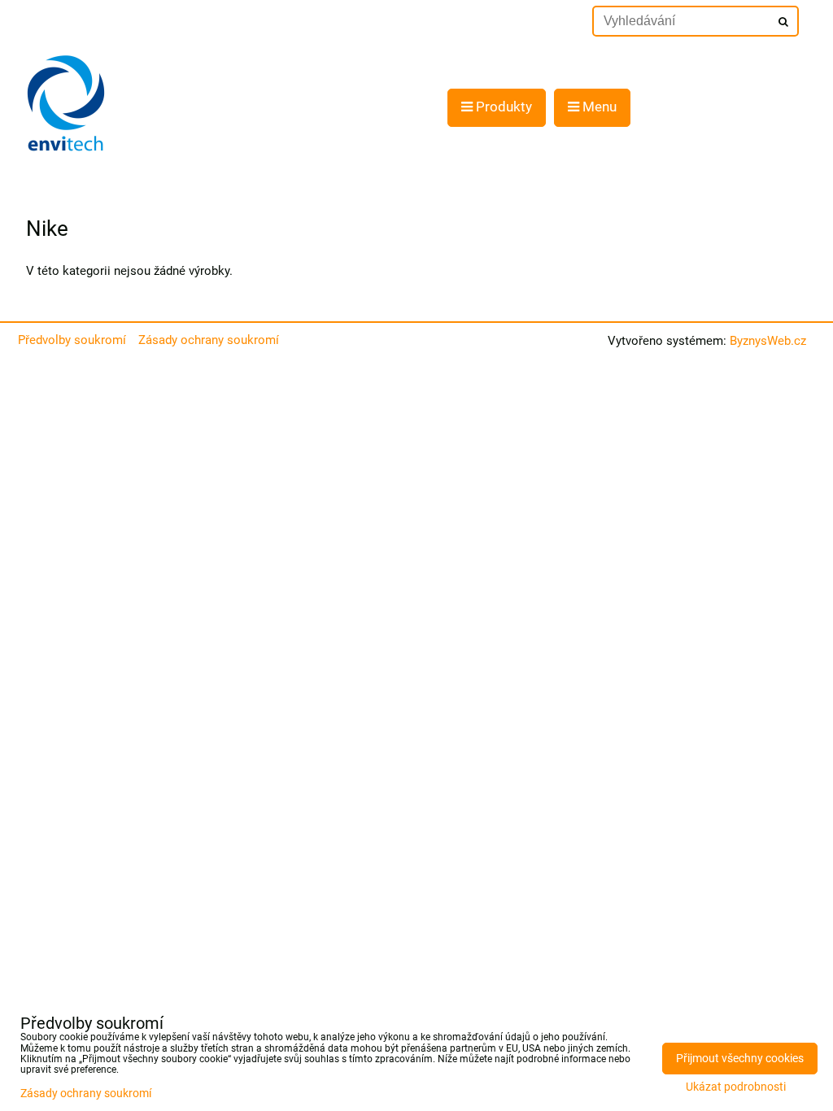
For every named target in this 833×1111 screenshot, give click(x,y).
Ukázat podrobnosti (736, 1087)
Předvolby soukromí (72, 340)
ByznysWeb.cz (768, 340)
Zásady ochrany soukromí (208, 340)
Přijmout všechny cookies (740, 1058)
